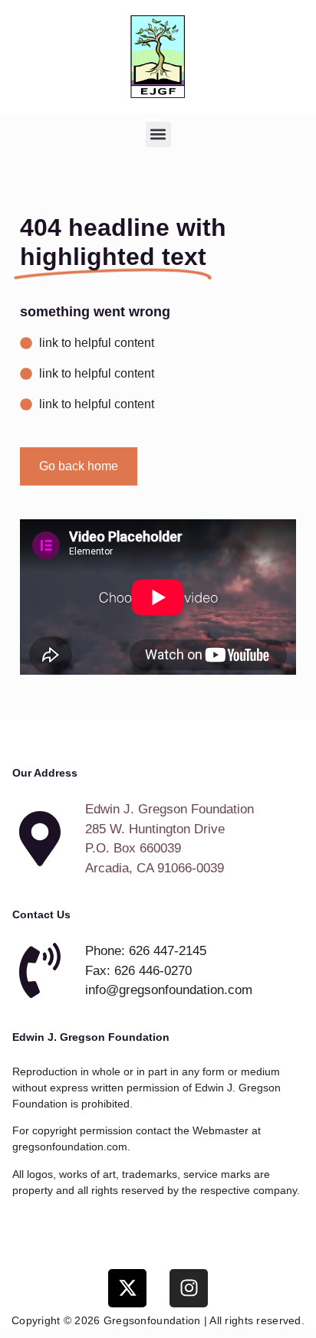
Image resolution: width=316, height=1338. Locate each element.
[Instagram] (189, 1288)
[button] (158, 134)
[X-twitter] (127, 1288)
